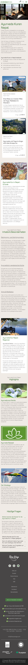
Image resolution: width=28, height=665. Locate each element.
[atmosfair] (7, 652)
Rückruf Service (14, 576)
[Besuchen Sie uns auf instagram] (14, 565)
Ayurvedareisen (4, 2)
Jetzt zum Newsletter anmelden (14, 599)
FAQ (14, 578)
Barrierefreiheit (14, 592)
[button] (26, 2)
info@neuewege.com (14, 636)
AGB (14, 581)
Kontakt (14, 573)
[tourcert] (21, 644)
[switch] (24, 92)
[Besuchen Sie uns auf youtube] (18, 565)
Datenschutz (14, 586)
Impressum (14, 589)
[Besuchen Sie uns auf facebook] (9, 565)
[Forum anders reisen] (7, 644)
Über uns (14, 570)
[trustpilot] (21, 652)
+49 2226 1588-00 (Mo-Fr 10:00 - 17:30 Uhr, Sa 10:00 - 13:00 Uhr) (14, 630)
